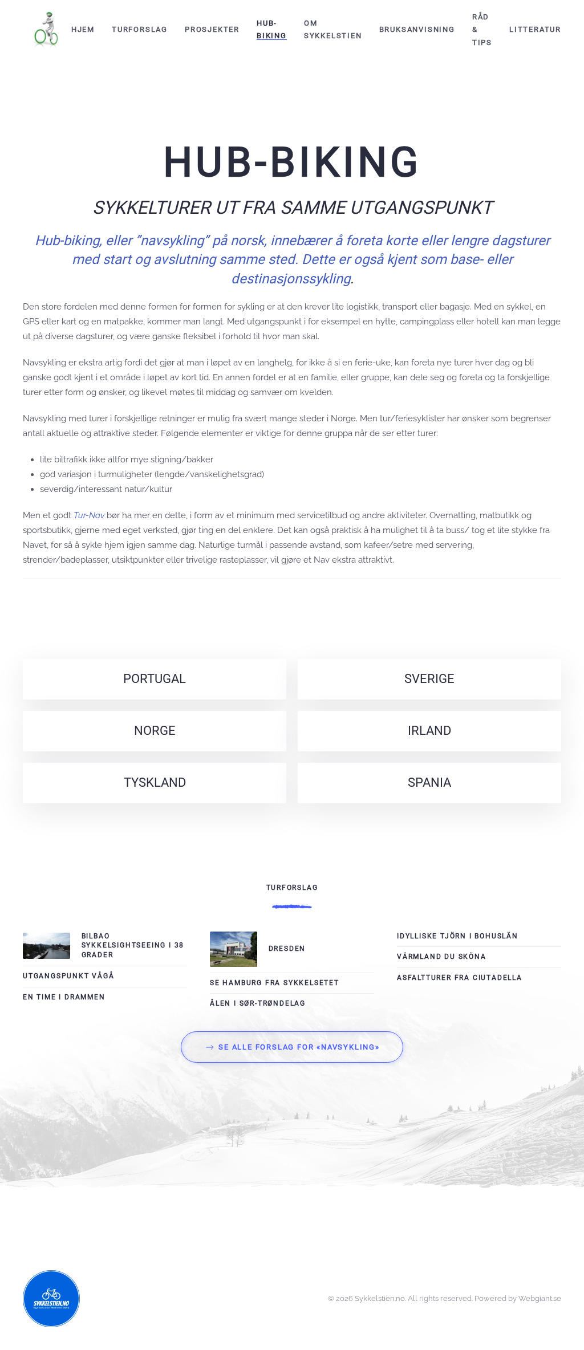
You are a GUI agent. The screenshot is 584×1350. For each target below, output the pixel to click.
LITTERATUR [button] (535, 29)
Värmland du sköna (441, 957)
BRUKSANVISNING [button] (417, 29)
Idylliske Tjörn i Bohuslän (457, 936)
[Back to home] (47, 30)
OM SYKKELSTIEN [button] (333, 29)
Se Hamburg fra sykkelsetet (274, 983)
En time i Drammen (64, 997)
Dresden (287, 949)
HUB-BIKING (272, 29)
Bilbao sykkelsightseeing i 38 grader (133, 945)
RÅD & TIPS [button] (482, 30)
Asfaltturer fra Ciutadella (459, 978)
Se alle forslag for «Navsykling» (299, 1047)
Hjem (83, 29)
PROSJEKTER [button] (212, 29)
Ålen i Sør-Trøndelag (258, 1003)
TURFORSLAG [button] (140, 29)
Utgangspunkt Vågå (69, 976)
